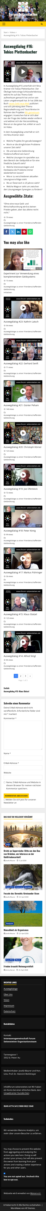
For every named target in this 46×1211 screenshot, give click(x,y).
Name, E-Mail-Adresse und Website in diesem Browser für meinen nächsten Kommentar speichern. (23, 785)
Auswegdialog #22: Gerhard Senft (21, 363)
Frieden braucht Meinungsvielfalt (18, 966)
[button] (4, 24)
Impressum (9, 1005)
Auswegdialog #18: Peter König (20, 530)
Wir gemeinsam (32, 112)
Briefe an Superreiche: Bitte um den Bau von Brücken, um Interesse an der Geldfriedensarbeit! (22, 854)
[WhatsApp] (30, 232)
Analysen (9, 923)
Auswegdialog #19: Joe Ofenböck (21, 488)
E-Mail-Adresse (11, 763)
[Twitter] (12, 232)
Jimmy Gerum (10, 970)
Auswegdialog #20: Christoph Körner (22, 447)
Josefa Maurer (10, 861)
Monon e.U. (35, 1193)
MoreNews (16, 1208)
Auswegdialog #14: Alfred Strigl (20, 656)
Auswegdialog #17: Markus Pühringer (23, 572)
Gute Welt (10, 887)
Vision (6, 1000)
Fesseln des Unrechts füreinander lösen (21, 893)
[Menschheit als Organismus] (23, 914)
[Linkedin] (18, 232)
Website (7, 772)
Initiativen (8, 292)
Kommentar (10, 718)
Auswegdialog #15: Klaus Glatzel (20, 614)
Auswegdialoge (11, 988)
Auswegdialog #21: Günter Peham (21, 405)
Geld (8, 844)
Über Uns (8, 994)
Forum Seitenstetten (23, 14)
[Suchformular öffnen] (42, 24)
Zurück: (16, 690)
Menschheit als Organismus (16, 930)
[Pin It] (24, 232)
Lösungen (27, 887)
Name (7, 753)
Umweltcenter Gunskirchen (16, 1093)
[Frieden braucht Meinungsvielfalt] (23, 950)
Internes (19, 887)
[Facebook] (6, 232)
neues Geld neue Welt (19, 103)
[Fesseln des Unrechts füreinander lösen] (23, 877)
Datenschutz (9, 1011)
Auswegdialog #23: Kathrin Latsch (21, 321)
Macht (18, 960)
